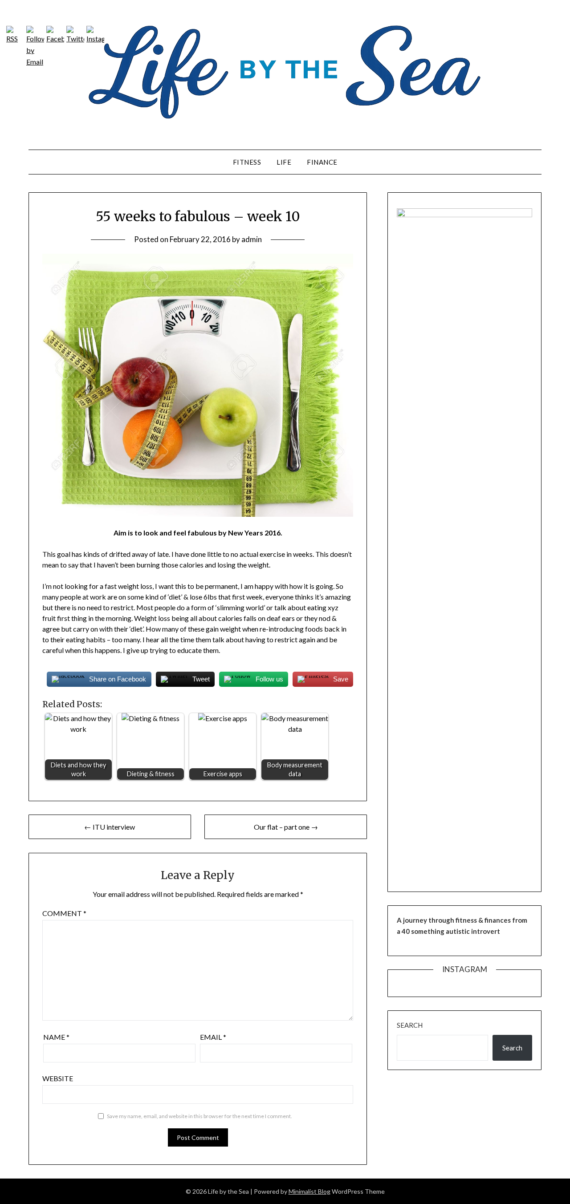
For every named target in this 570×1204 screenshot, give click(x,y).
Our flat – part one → (286, 827)
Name (56, 1037)
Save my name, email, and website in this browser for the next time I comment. (199, 1116)
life (284, 162)
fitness (247, 162)
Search (410, 1025)
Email (213, 1037)
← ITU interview (109, 827)
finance (322, 162)
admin (251, 239)
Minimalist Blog (309, 1191)
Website (57, 1078)
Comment (64, 913)
